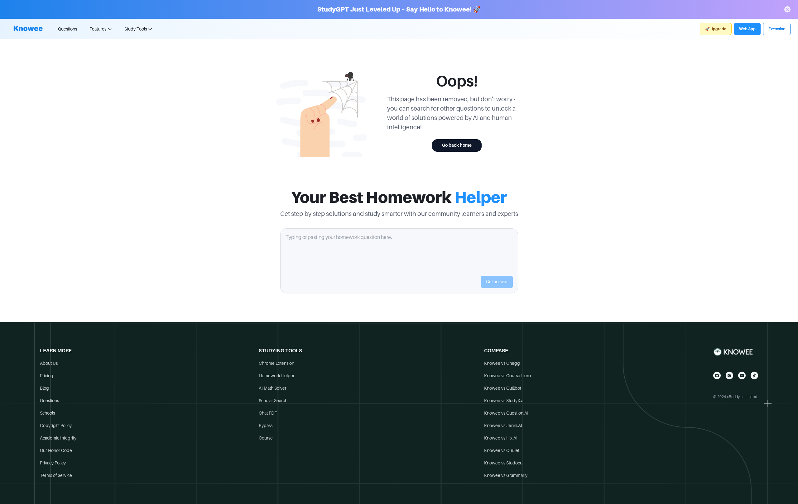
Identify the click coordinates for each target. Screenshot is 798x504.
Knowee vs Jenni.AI (503, 425)
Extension (776, 29)
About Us (49, 363)
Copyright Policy (56, 425)
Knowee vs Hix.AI (500, 437)
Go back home (457, 145)
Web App (747, 29)
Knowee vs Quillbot (502, 388)
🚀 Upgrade (715, 29)
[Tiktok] (754, 375)
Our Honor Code (56, 450)
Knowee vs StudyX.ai (504, 400)
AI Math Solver (272, 388)
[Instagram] (729, 375)
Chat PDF (268, 413)
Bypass (265, 425)
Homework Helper (277, 375)
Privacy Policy (53, 462)
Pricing (46, 375)
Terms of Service (56, 475)
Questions (67, 28)
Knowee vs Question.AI (506, 413)
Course (266, 437)
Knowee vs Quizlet (501, 450)
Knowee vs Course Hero (507, 375)
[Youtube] (742, 375)
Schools (47, 413)
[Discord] (717, 375)
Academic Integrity (58, 437)
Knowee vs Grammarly (505, 475)
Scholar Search (273, 400)
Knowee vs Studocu (503, 462)
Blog (44, 388)
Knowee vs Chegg (502, 363)
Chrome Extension (276, 363)
